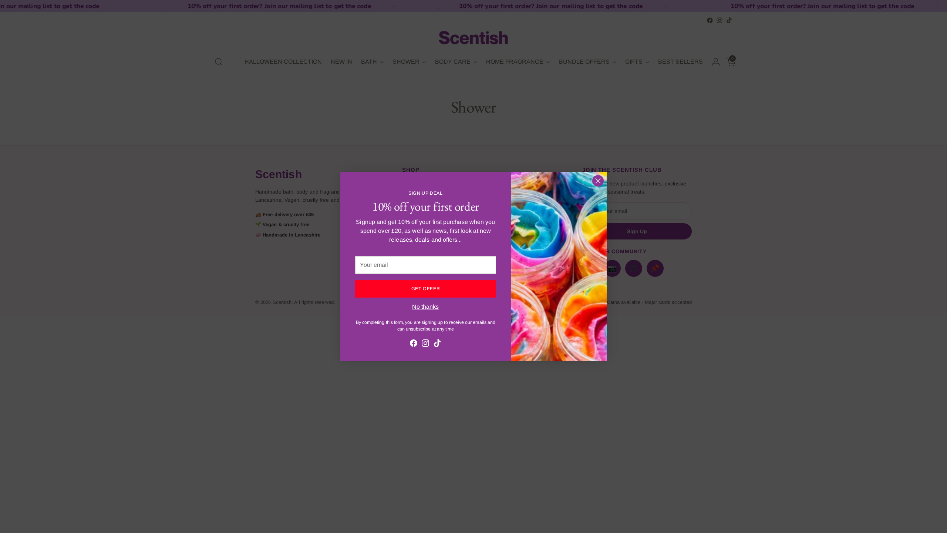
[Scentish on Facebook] (413, 344)
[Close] (598, 181)
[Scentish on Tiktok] (437, 344)
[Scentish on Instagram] (425, 344)
